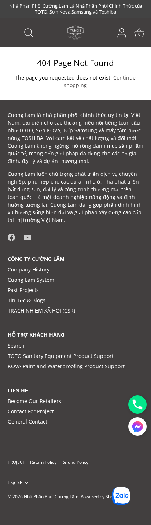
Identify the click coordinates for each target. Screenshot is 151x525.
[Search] (29, 34)
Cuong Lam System (31, 279)
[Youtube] (27, 236)
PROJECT (16, 462)
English (15, 482)
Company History (28, 269)
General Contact (27, 421)
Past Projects (23, 289)
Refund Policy (74, 462)
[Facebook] (11, 236)
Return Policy (43, 462)
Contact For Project (31, 411)
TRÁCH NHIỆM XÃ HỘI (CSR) (41, 310)
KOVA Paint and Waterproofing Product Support (66, 366)
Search (16, 345)
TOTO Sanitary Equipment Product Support (61, 355)
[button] (137, 426)
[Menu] (12, 33)
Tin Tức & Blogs (26, 300)
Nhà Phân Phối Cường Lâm (51, 496)
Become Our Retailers (34, 401)
